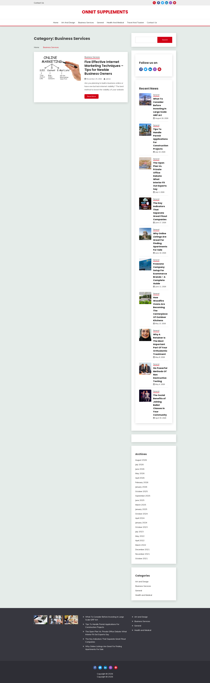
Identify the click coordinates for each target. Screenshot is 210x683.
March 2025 (140, 504)
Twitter (162, 2)
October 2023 (141, 527)
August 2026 (141, 460)
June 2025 (139, 500)
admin (108, 79)
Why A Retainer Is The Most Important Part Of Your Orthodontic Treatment (160, 344)
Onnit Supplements (105, 12)
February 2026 (141, 482)
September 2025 (142, 496)
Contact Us (39, 3)
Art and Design (68, 22)
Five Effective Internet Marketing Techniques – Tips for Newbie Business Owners (103, 68)
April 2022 (139, 540)
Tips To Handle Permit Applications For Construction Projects (160, 139)
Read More (91, 96)
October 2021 (141, 558)
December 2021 (142, 549)
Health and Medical (115, 22)
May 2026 (139, 473)
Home (55, 22)
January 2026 (141, 487)
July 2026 (139, 464)
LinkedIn (166, 2)
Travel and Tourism (135, 22)
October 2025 (141, 491)
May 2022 (139, 536)
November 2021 (142, 554)
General (100, 22)
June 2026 (139, 469)
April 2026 (139, 478)
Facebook (158, 2)
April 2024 (139, 518)
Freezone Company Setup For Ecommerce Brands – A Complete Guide (160, 273)
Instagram (170, 2)
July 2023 (139, 531)
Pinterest (174, 2)
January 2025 (141, 509)
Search (165, 40)
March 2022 (140, 545)
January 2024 (141, 522)
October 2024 (141, 513)
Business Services (86, 22)
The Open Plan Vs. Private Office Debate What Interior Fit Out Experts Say (160, 176)
